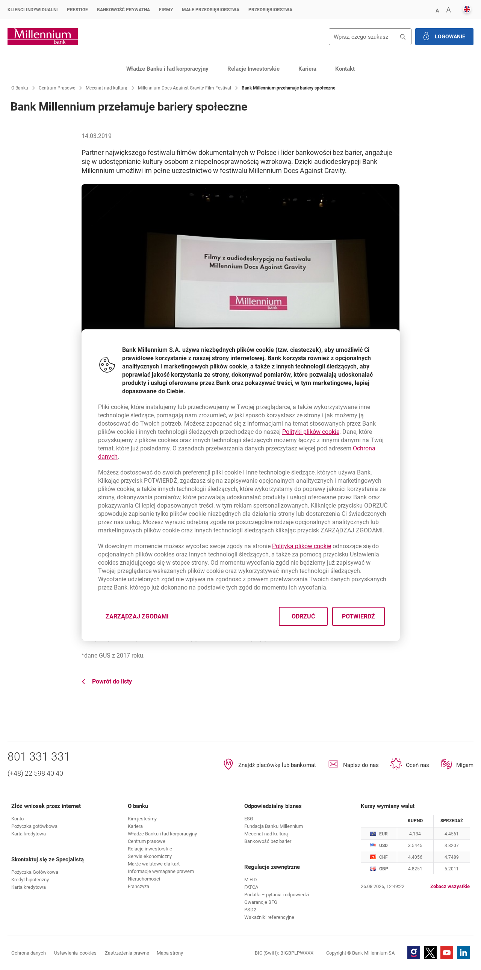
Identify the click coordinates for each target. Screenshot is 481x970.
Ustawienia (75, 953)
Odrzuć (303, 616)
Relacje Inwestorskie (253, 68)
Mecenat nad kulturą (106, 88)
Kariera (307, 68)
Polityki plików (310, 431)
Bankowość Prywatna (123, 9)
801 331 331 (39, 756)
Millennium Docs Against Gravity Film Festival (184, 88)
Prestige (77, 9)
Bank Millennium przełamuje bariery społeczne (288, 88)
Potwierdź (358, 616)
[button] (437, 10)
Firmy (166, 9)
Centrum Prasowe (57, 88)
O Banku (19, 88)
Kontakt (345, 68)
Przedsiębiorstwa (270, 9)
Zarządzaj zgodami (142, 618)
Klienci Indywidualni (33, 9)
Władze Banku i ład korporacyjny (167, 68)
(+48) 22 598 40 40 (35, 773)
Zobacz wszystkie (450, 886)
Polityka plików (301, 546)
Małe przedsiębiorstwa (210, 9)
